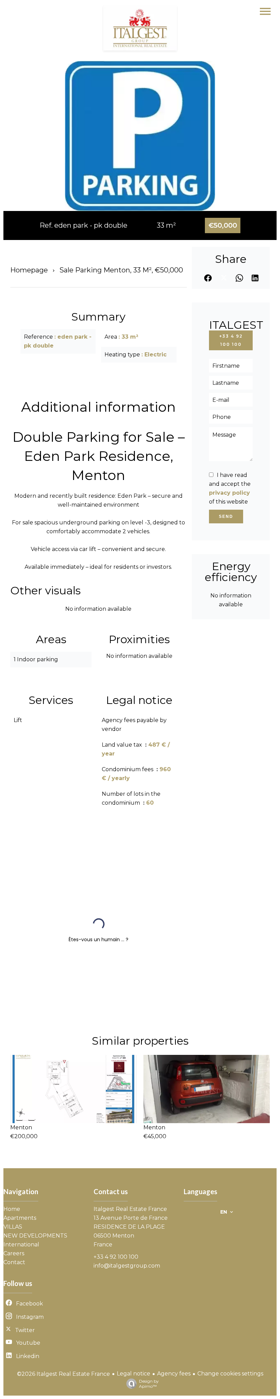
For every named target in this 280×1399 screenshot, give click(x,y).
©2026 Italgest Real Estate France (63, 1374)
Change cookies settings (230, 1373)
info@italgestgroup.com (127, 1265)
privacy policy (229, 493)
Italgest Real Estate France (130, 1209)
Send (226, 516)
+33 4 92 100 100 (231, 340)
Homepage (29, 270)
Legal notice (133, 1373)
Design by (149, 1384)
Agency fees (174, 1373)
